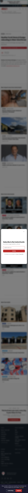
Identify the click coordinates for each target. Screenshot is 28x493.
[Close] (24, 232)
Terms (17, 254)
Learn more (21, 487)
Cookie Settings (10, 490)
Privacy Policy (21, 254)
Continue (14, 251)
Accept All (19, 490)
